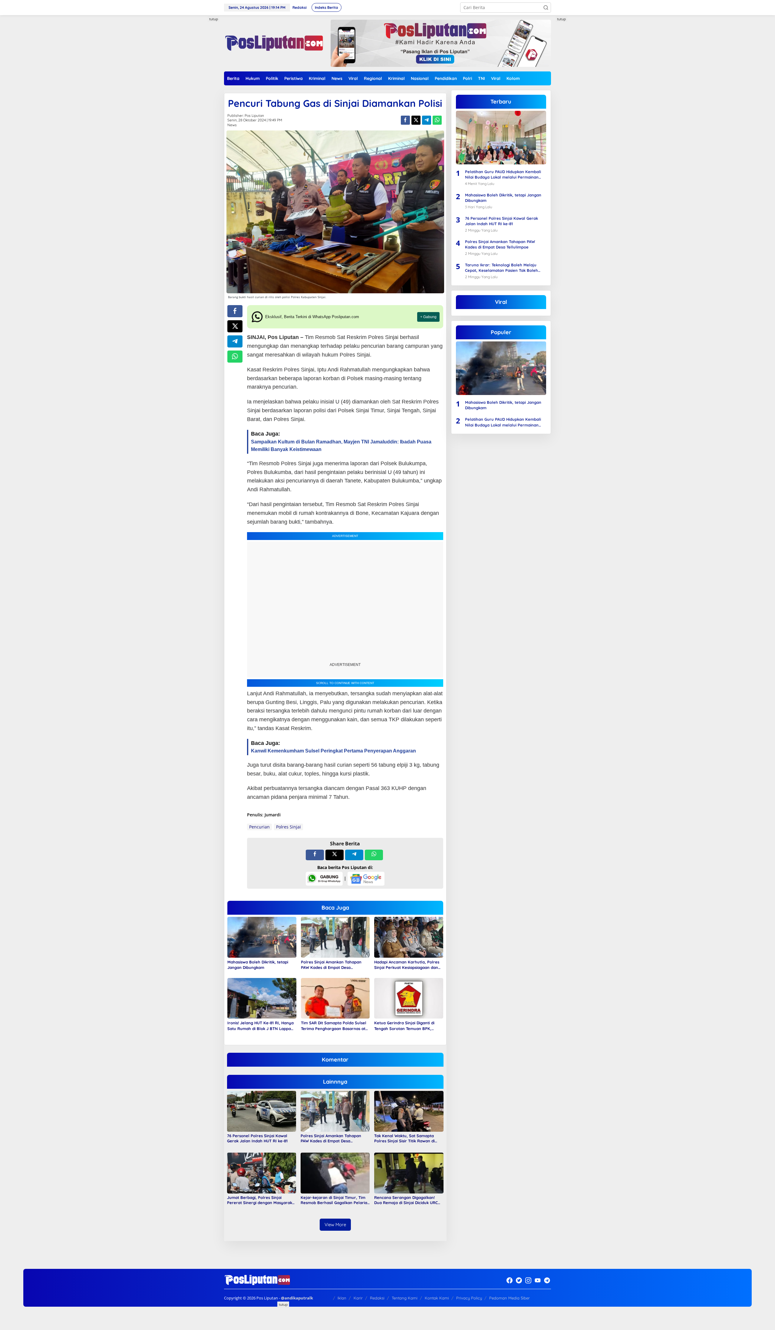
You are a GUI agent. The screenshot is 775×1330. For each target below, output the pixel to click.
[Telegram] (547, 1280)
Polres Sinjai (288, 827)
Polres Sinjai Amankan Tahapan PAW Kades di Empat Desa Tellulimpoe (331, 965)
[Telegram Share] (426, 120)
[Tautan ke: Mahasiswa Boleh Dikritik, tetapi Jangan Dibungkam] (501, 368)
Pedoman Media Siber (509, 1297)
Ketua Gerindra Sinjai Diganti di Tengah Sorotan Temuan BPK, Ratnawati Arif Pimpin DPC (404, 1025)
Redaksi (377, 1297)
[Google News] (366, 878)
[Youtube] (538, 1280)
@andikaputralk (297, 1298)
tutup (213, 18)
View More (335, 1224)
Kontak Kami (437, 1297)
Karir (358, 1297)
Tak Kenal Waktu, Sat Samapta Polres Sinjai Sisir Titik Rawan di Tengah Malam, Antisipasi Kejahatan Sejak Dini (404, 1138)
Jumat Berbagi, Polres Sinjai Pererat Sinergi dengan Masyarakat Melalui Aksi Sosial (261, 1200)
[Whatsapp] (437, 120)
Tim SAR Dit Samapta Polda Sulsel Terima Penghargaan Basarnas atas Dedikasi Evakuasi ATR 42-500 (335, 1025)
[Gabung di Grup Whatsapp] (324, 878)
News (232, 125)
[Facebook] (509, 1280)
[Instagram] (528, 1280)
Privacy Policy (469, 1297)
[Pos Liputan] (273, 43)
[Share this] (405, 120)
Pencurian (259, 827)
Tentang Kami (404, 1297)
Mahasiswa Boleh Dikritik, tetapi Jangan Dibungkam (257, 965)
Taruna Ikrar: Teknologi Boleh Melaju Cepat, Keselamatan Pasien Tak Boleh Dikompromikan (501, 267)
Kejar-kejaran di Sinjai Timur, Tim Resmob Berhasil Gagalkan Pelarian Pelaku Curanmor (335, 1200)
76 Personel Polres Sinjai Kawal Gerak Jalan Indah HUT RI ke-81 (257, 1138)
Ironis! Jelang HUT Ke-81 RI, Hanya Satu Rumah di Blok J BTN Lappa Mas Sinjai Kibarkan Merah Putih (260, 1025)
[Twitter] (519, 1280)
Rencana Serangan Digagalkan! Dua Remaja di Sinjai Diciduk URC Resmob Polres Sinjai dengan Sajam (406, 1200)
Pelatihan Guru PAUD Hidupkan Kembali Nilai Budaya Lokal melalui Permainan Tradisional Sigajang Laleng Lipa (503, 174)
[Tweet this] (415, 120)
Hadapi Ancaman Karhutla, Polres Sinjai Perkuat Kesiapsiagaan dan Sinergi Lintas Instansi (406, 965)
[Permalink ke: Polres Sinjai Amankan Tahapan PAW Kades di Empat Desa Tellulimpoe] (335, 937)
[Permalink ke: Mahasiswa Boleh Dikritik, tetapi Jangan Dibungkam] (261, 937)
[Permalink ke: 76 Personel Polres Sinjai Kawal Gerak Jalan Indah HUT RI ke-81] (261, 1111)
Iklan (342, 1297)
